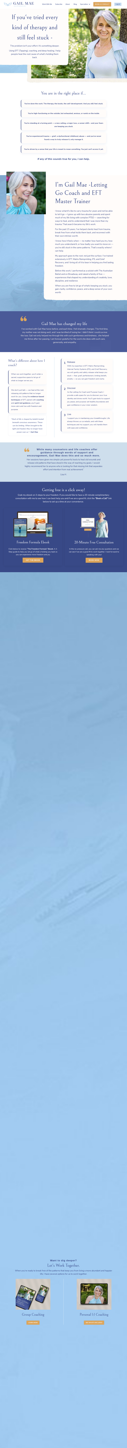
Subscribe (58, 4)
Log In (118, 4)
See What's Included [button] (94, 1323)
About (67, 4)
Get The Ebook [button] (33, 560)
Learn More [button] (33, 1323)
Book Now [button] (94, 560)
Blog (75, 4)
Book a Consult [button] (102, 4)
